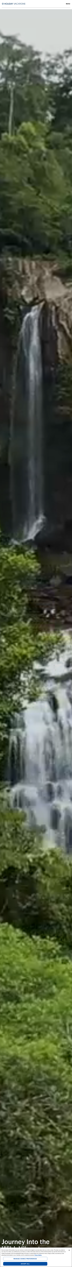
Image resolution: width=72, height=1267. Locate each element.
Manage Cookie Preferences (25, 1259)
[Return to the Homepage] (13, 4)
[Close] (69, 1250)
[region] (36, 1257)
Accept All (25, 1264)
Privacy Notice (38, 1255)
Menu (68, 4)
